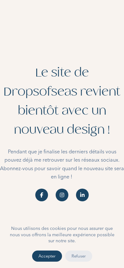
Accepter (47, 255)
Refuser (79, 255)
